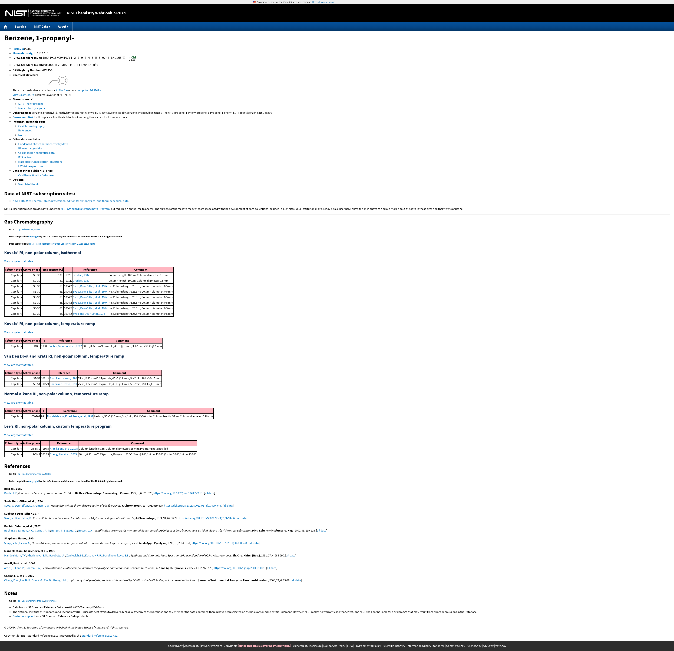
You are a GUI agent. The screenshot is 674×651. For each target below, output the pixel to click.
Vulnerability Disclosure (307, 646)
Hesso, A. (24, 543)
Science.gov (474, 646)
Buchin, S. (10, 530)
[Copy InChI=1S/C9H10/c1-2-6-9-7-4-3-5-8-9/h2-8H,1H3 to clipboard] (123, 58)
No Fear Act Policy (334, 646)
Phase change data (30, 148)
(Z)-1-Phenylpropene (30, 104)
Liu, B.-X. (25, 580)
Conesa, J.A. (33, 568)
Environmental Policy (368, 646)
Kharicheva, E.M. (37, 555)
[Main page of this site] (5, 26)
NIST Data (41, 26)
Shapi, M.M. (11, 543)
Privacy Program (211, 646)
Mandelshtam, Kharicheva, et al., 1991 (70, 416)
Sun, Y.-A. (37, 580)
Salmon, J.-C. (26, 530)
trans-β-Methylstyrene (32, 108)
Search (19, 26)
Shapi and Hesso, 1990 (63, 378)
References (25, 130)
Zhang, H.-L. (60, 580)
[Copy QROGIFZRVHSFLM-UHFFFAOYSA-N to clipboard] (96, 65)
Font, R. (19, 568)
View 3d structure (23, 95)
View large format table (18, 261)
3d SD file (95, 90)
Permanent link (23, 117)
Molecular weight (24, 53)
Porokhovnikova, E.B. (116, 555)
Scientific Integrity (394, 646)
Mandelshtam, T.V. (15, 555)
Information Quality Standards (425, 646)
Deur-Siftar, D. (23, 505)
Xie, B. (47, 580)
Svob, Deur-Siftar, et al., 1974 (90, 286)
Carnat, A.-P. (42, 530)
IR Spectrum (25, 157)
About (62, 26)
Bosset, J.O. (85, 530)
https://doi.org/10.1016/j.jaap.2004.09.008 (238, 568)
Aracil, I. (9, 568)
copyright (33, 236)
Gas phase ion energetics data (36, 153)
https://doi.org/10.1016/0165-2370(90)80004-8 (219, 543)
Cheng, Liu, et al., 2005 (63, 454)
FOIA (350, 646)
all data (209, 493)
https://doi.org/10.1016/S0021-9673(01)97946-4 (192, 505)
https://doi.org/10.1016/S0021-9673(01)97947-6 (206, 518)
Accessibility (191, 646)
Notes (21, 135)
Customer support (24, 616)
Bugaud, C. (70, 530)
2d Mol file (61, 90)
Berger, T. (56, 530)
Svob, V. (9, 505)
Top (18, 229)
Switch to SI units (28, 184)
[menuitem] (5, 26)
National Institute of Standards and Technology (33, 13)
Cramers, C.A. (41, 505)
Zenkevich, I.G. (75, 555)
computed (83, 90)
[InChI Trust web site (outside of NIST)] (132, 60)
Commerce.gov (455, 646)
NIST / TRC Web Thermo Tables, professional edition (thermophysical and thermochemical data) (71, 201)
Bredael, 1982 (81, 275)
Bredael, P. (10, 493)
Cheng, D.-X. (11, 580)
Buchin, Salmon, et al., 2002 (65, 346)
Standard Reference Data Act (99, 635)
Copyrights (230, 646)
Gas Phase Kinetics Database (36, 175)
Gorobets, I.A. (57, 555)
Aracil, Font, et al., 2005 (64, 449)
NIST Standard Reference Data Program (85, 209)
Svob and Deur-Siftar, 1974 (89, 314)
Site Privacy (175, 646)
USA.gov (488, 646)
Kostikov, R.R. (93, 555)
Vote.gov (500, 646)
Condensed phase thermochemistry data (43, 144)
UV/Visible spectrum (30, 166)
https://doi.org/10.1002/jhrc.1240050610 (177, 493)
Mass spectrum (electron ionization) (40, 162)
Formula (18, 49)
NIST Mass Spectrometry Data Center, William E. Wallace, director (62, 243)
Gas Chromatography (31, 126)
